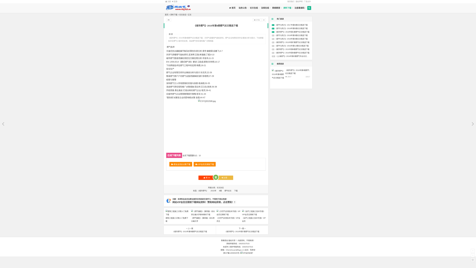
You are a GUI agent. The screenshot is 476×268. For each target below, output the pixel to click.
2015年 (213, 191)
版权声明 (299, 1)
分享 (225, 178)
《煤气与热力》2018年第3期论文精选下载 (291, 35)
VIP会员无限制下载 (206, 164)
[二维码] (473, 260)
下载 (236, 191)
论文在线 (254, 8)
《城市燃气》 (203, 191)
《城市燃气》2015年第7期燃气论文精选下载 (292, 42)
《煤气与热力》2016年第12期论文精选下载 (292, 46)
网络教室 (276, 8)
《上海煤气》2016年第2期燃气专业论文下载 (293, 56)
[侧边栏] (264, 20)
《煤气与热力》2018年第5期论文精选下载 (291, 28)
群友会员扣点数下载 (182, 164)
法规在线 (265, 8)
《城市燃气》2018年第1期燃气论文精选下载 (292, 32)
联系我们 (290, 1)
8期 (220, 191)
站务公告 (243, 8)
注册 (169, 1)
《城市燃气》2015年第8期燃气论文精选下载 (292, 49)
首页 (233, 8)
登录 (175, 1)
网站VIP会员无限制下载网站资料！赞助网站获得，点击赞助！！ (204, 202)
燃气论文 (227, 191)
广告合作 (307, 1)
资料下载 (287, 8)
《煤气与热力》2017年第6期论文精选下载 (291, 25)
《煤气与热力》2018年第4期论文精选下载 (291, 39)
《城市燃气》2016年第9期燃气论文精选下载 (292, 53)
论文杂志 (182, 15)
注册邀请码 (299, 8)
